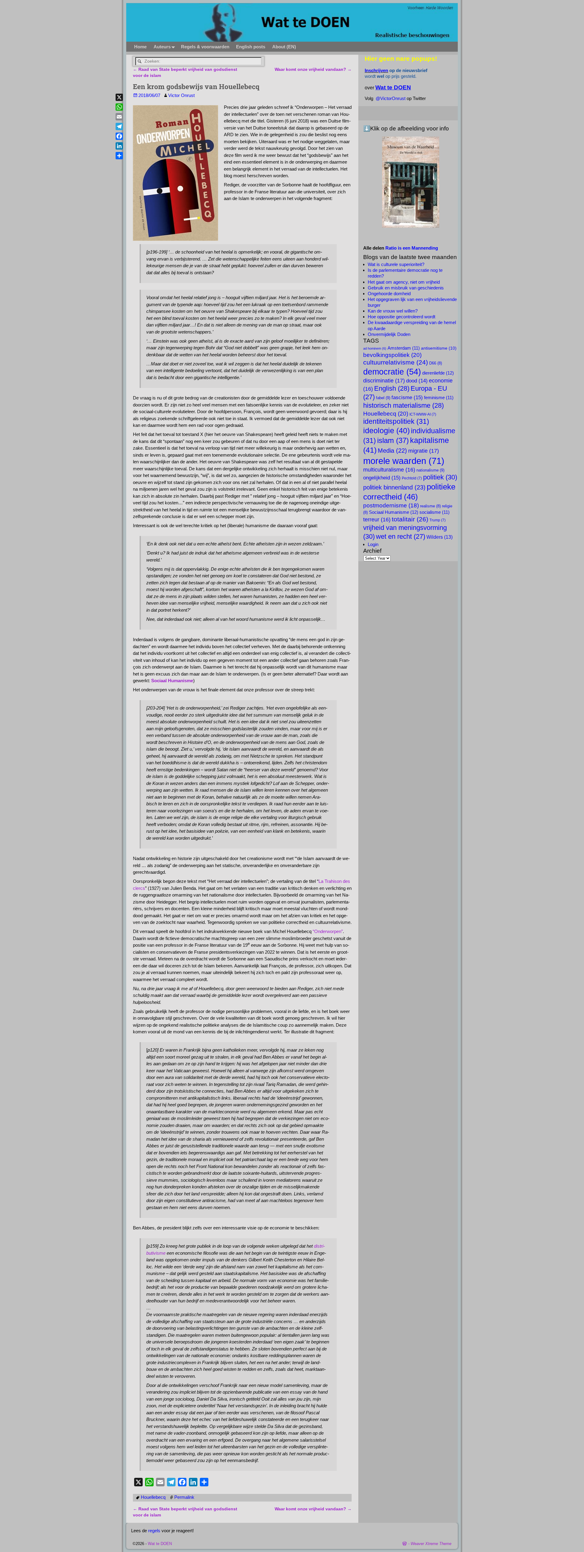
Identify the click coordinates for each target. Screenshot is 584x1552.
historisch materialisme (403, 405)
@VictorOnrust (390, 98)
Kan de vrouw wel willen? (393, 310)
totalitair (410, 519)
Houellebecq (153, 1497)
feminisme (439, 397)
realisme (430, 506)
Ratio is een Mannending (411, 248)
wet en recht (400, 536)
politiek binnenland (394, 487)
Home (140, 46)
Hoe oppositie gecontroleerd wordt (401, 316)
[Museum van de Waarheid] (410, 182)
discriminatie (384, 380)
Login (373, 544)
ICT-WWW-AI (422, 414)
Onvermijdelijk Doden (389, 334)
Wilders (439, 537)
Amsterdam (404, 348)
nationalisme (430, 470)
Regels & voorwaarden (205, 46)
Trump (437, 520)
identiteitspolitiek (396, 421)
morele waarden (403, 461)
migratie (423, 451)
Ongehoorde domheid (389, 293)
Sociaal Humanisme (172, 680)
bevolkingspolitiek (392, 354)
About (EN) (284, 46)
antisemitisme (439, 348)
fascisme (407, 397)
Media (392, 450)
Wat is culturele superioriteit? (396, 264)
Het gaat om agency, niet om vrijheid (404, 282)
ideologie (386, 431)
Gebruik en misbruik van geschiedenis (406, 287)
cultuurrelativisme (395, 362)
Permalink (184, 1497)
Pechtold (412, 478)
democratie (392, 371)
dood (417, 381)
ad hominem (374, 348)
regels (154, 1530)
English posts (250, 46)
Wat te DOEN (160, 1543)
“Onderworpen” (328, 931)
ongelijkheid (382, 478)
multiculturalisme (389, 470)
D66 (435, 363)
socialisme (434, 512)
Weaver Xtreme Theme (431, 1543)
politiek (440, 477)
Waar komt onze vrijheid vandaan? (313, 69)
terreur (377, 520)
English (391, 388)
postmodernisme (391, 505)
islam (393, 440)
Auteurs (162, 46)
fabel (383, 398)
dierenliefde (438, 372)
